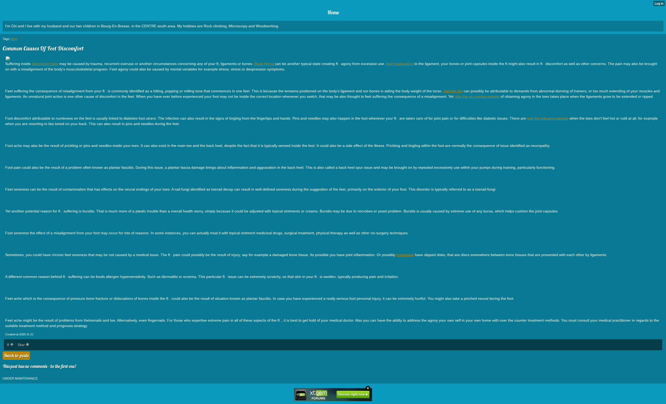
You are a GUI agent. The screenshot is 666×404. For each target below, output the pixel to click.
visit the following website (547, 118)
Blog (14, 39)
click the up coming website (476, 96)
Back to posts (16, 356)
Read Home (264, 64)
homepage (405, 255)
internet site (453, 91)
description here (45, 64)
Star (22, 345)
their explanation (399, 64)
